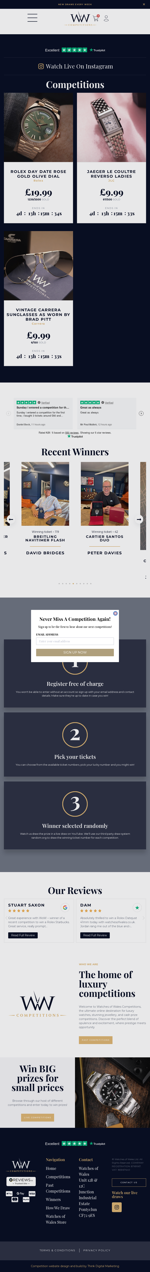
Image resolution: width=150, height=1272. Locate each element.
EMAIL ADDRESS (47, 634)
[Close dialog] (115, 613)
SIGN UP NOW (75, 652)
